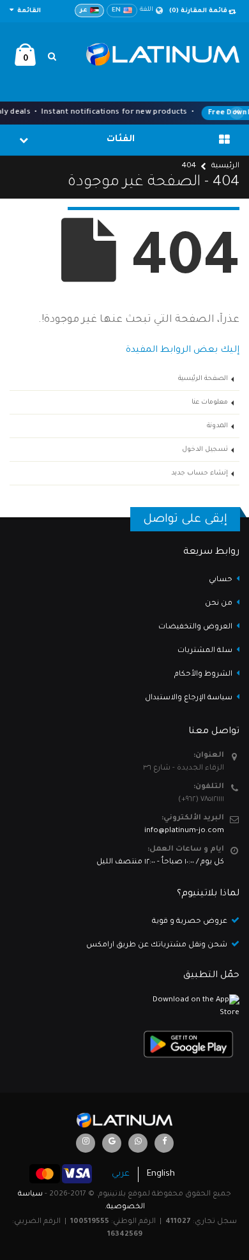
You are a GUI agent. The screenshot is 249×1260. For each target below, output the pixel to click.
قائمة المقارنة (198, 11)
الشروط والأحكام (203, 675)
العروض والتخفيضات (195, 627)
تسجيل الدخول (205, 449)
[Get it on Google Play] (124, 1044)
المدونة (217, 426)
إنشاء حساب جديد (199, 473)
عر (83, 10)
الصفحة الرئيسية (203, 379)
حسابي (220, 580)
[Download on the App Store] (124, 1006)
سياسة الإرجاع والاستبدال (188, 698)
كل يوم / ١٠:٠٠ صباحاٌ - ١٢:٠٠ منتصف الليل (160, 862)
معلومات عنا (210, 402)
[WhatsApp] (137, 1143)
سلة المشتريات (204, 651)
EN (116, 10)
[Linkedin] (85, 1143)
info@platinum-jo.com (184, 831)
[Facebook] (164, 1143)
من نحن (218, 604)
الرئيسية (225, 166)
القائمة (28, 11)
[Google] (111, 1143)
